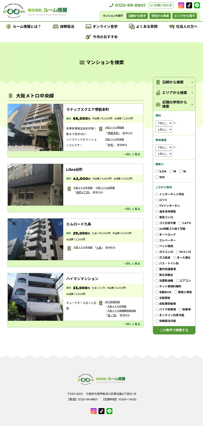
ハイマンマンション (82, 279)
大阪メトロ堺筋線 (114, 127)
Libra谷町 (74, 169)
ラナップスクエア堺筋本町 (87, 109)
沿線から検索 (173, 82)
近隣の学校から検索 (174, 104)
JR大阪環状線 (112, 301)
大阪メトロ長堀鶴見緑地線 (121, 310)
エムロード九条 (78, 224)
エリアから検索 (174, 93)
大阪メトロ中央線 (114, 139)
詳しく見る (133, 154)
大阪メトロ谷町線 (105, 187)
